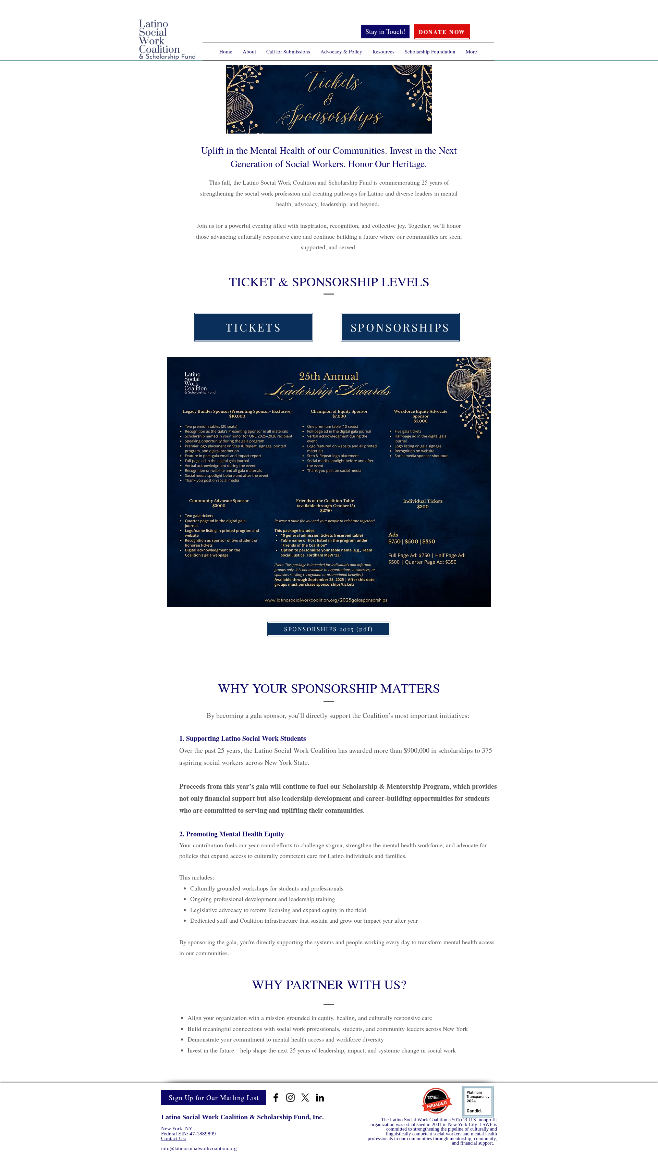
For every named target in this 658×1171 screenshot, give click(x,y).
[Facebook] (275, 1097)
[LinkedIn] (320, 1097)
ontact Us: (175, 1138)
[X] (305, 1097)
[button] (249, 51)
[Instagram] (290, 1097)
